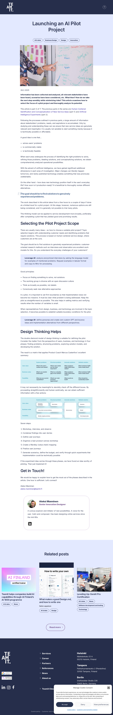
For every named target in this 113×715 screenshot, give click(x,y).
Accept (65, 704)
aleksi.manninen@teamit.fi (31, 489)
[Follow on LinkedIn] (30, 524)
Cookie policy (71, 709)
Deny (83, 704)
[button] (108, 688)
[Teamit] (10, 7)
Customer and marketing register (87, 709)
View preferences (101, 704)
